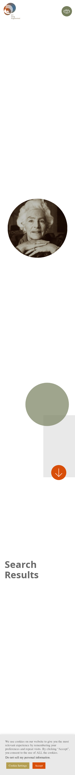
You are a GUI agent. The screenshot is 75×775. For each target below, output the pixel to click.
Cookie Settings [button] (18, 765)
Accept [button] (39, 765)
